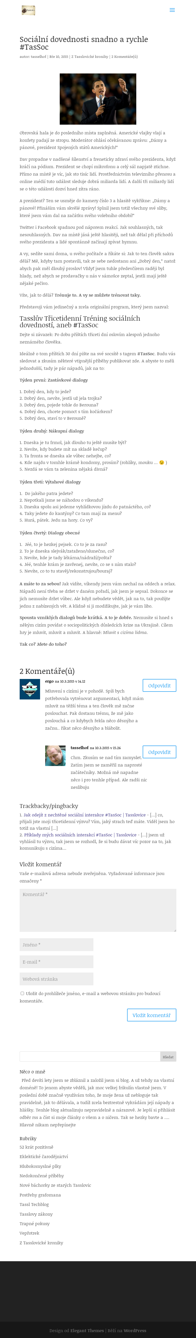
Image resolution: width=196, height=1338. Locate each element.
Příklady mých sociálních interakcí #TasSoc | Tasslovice (80, 835)
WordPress (135, 1330)
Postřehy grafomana (40, 1195)
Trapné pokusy (35, 1223)
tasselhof (38, 56)
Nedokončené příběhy (42, 1175)
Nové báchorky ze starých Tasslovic (55, 1185)
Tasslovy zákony (36, 1214)
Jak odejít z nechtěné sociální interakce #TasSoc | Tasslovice (85, 815)
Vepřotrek (29, 1233)
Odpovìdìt (159, 685)
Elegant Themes (87, 1330)
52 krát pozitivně (36, 1147)
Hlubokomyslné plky (40, 1166)
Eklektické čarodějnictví (44, 1156)
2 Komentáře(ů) (125, 56)
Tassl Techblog (34, 1204)
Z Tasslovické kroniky (89, 56)
